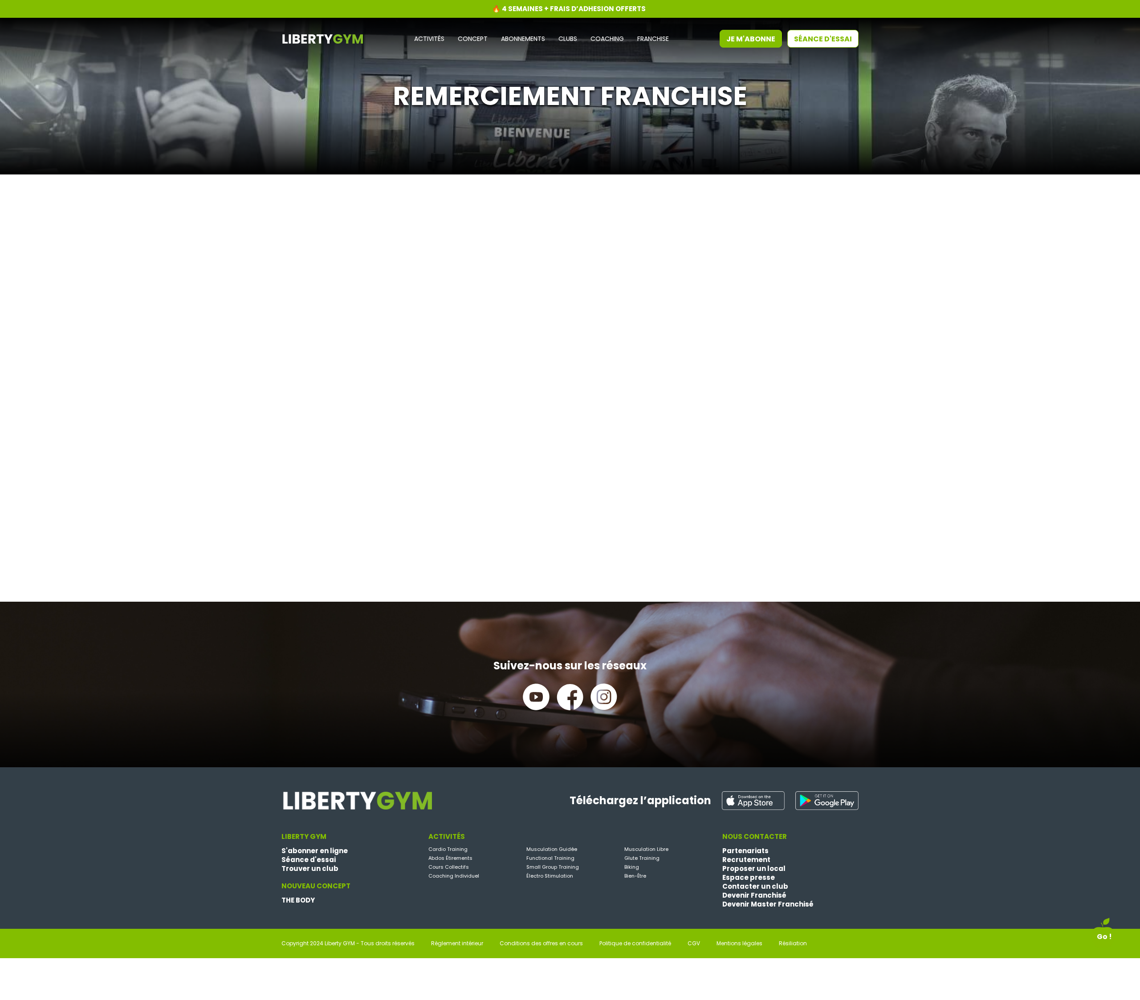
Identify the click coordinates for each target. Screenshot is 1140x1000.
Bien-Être (635, 875)
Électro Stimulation (549, 875)
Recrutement (746, 859)
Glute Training (642, 858)
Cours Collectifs (448, 866)
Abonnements (523, 39)
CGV (694, 943)
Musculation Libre (646, 849)
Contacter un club (755, 886)
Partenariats (745, 850)
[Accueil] (322, 38)
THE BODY (298, 900)
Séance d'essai (823, 39)
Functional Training (550, 858)
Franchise (653, 39)
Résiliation (793, 943)
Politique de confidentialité (635, 943)
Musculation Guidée (551, 849)
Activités (429, 39)
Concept (473, 39)
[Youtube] (536, 697)
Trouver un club (309, 868)
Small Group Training (552, 866)
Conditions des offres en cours (541, 943)
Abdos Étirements (450, 858)
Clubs (567, 39)
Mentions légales (739, 943)
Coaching (607, 39)
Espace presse (748, 877)
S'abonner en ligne (314, 850)
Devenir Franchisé (754, 895)
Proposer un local (754, 868)
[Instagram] (603, 697)
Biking (631, 866)
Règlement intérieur (457, 943)
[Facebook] (570, 697)
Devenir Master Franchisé (768, 904)
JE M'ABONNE (750, 39)
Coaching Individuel (453, 875)
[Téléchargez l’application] (753, 800)
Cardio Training (448, 849)
